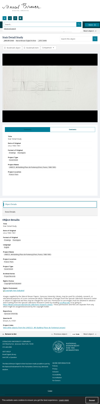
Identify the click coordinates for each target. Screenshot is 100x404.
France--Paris (13, 174)
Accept (92, 400)
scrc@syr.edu (65, 302)
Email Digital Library (9, 354)
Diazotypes (21, 153)
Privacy (54, 369)
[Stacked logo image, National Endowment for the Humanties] (65, 347)
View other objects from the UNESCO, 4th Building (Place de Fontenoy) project (34, 327)
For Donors (56, 380)
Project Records (9, 276)
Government (13, 160)
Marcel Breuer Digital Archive (26, 41)
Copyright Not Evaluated (12, 284)
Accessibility (56, 375)
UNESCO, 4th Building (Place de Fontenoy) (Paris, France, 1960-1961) (32, 167)
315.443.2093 (7, 347)
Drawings (12, 153)
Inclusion (55, 372)
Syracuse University (11, 314)
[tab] (27, 129)
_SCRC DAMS (42, 41)
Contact (50, 391)
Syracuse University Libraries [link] (16, 341)
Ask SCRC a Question (9, 357)
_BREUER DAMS (9, 41)
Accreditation (57, 378)
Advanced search (10, 29)
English (6, 247)
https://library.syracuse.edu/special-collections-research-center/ (28, 304)
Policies (55, 366)
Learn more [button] (64, 400)
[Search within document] (95, 38)
